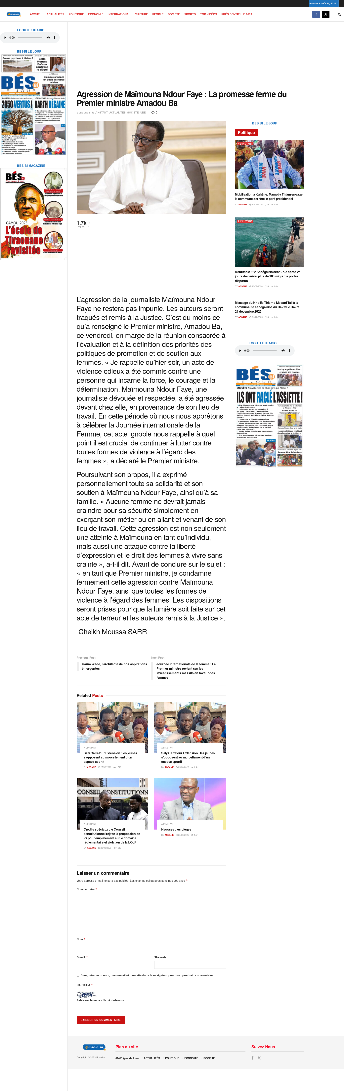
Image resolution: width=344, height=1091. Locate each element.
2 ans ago (82, 112)
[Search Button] (339, 14)
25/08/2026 (105, 767)
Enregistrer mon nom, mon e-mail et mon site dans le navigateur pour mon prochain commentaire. (147, 975)
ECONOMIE (95, 14)
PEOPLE (157, 14)
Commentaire (87, 889)
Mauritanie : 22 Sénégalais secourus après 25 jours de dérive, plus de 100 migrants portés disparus (267, 276)
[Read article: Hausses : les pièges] (190, 804)
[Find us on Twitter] (325, 14)
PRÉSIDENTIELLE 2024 (236, 14)
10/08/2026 (257, 204)
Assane (91, 767)
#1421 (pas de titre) (127, 1058)
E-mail (82, 957)
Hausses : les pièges (176, 829)
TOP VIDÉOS (208, 14)
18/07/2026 (257, 286)
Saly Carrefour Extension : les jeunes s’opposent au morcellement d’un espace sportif (110, 757)
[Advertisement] (190, 55)
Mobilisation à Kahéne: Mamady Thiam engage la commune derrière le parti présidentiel (269, 196)
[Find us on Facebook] (316, 14)
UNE (143, 112)
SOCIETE (174, 14)
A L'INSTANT (100, 112)
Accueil (36, 14)
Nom (81, 939)
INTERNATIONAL (119, 14)
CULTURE (141, 14)
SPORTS (190, 14)
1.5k (118, 767)
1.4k (195, 767)
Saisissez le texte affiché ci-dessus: (101, 1000)
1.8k (275, 317)
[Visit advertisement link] (33, 102)
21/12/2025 (257, 317)
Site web (160, 957)
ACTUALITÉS (55, 14)
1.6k (118, 847)
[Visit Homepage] (13, 14)
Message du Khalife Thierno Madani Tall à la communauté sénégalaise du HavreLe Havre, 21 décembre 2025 (267, 307)
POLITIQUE (76, 14)
